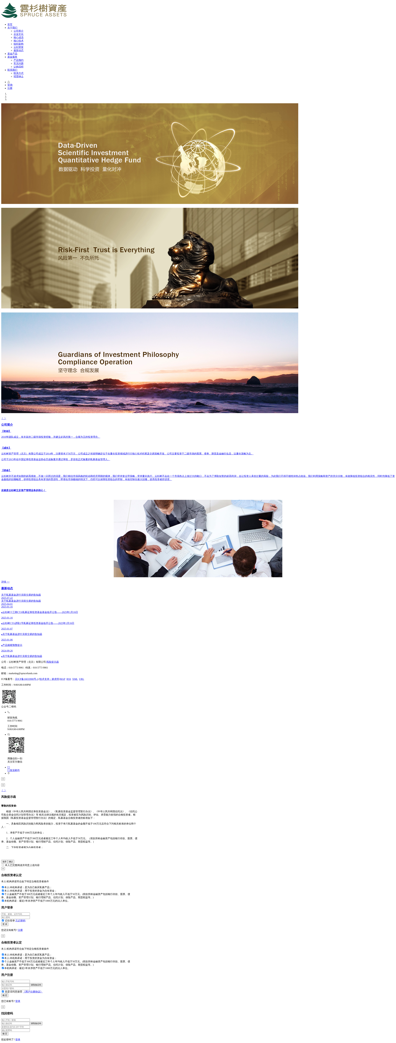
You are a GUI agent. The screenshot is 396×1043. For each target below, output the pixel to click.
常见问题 (19, 63)
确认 (11, 861)
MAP (62, 679)
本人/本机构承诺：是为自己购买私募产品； (28, 887)
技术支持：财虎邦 (49, 679)
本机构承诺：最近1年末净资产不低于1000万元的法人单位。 (37, 900)
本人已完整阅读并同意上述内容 (22, 865)
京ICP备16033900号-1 (26, 679)
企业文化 (19, 34)
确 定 (4, 995)
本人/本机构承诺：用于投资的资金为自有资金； (30, 890)
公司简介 (19, 31)
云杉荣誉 (19, 47)
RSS (69, 679)
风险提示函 (52, 662)
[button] (2, 418)
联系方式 (19, 73)
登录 (10, 85)
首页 (9, 24)
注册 (9, 88)
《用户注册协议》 (33, 991)
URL (81, 679)
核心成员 (19, 37)
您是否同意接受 (23, 991)
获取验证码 (36, 985)
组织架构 (19, 44)
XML (75, 679)
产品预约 (19, 60)
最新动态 (19, 50)
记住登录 (14, 920)
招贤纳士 (19, 76)
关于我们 (12, 27)
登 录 (4, 924)
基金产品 (12, 53)
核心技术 (19, 40)
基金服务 (12, 57)
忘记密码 (20, 920)
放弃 (4, 861)
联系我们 (12, 70)
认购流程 (19, 66)
